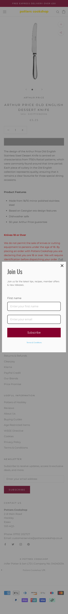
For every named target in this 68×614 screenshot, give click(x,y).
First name (14, 298)
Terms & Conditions (34, 342)
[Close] (62, 266)
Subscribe (34, 332)
